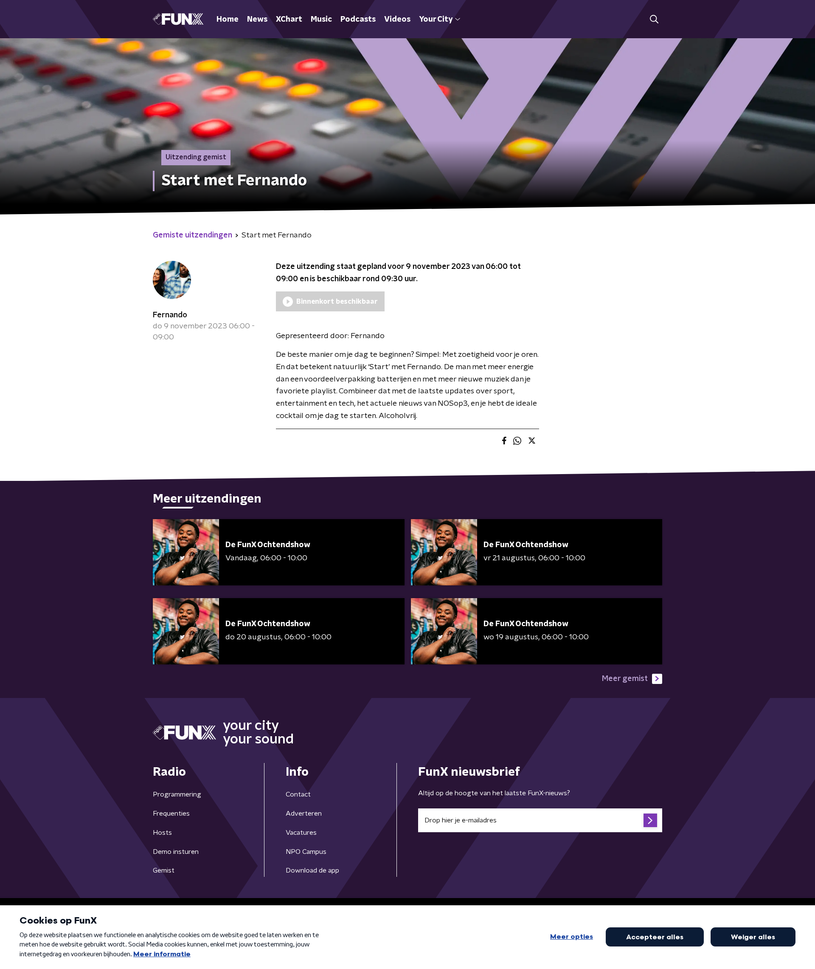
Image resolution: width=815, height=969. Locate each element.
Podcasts (358, 19)
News (257, 19)
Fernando (170, 315)
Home (227, 19)
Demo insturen (176, 851)
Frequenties (171, 813)
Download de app (312, 870)
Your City (435, 19)
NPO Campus (306, 851)
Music (321, 19)
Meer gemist (625, 679)
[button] (654, 19)
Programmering (177, 794)
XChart (289, 19)
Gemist (163, 870)
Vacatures (301, 832)
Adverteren (304, 813)
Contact (298, 794)
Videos (397, 19)
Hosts (162, 832)
